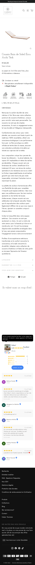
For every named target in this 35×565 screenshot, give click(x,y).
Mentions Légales (7, 485)
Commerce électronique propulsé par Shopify (21, 563)
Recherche (5, 471)
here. (6, 339)
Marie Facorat (11, 458)
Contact (4, 513)
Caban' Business (7, 517)
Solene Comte (11, 381)
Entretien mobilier (8, 475)
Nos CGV (5, 482)
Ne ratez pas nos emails (14, 524)
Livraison (6, 260)
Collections (5, 503)
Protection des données (9, 489)
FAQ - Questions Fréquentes (11, 478)
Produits (4, 499)
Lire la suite (7, 399)
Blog (3, 506)
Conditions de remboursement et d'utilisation (17, 492)
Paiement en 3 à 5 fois (11, 265)
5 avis (8, 444)
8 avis (8, 460)
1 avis (8, 421)
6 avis (8, 406)
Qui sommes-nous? (8, 510)
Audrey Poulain (11, 443)
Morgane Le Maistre (13, 404)
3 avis (8, 383)
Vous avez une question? (13, 270)
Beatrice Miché (11, 419)
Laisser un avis (17, 368)
